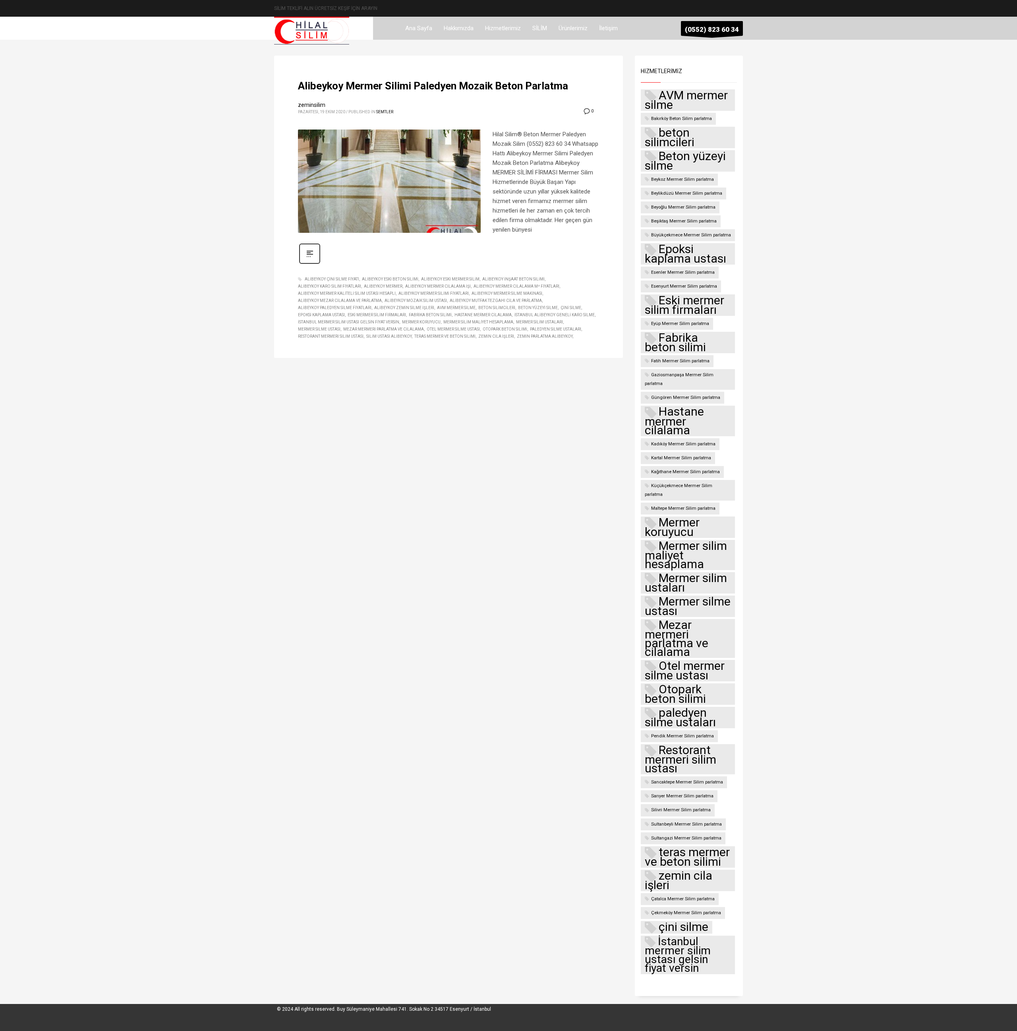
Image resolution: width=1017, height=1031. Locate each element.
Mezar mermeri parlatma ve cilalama (383, 329)
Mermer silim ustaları (539, 322)
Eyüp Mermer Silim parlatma (680, 323)
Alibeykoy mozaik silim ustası (416, 300)
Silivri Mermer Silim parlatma (681, 809)
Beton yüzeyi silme (538, 308)
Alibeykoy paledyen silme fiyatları (334, 308)
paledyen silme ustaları (555, 329)
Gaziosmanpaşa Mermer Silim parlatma (679, 379)
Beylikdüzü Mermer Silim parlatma (686, 193)
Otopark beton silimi (505, 329)
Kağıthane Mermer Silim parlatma (685, 471)
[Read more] (309, 263)
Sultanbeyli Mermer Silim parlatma (686, 824)
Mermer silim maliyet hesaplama (478, 322)
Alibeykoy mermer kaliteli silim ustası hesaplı (347, 293)
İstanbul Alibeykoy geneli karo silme (554, 315)
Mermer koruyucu (421, 322)
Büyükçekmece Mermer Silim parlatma (691, 235)
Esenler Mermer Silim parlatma (683, 272)
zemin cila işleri (496, 336)
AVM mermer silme (456, 308)
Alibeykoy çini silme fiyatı (332, 279)
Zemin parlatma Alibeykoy (544, 336)
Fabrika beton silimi (430, 315)
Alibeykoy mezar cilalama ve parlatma (340, 300)
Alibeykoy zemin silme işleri (404, 308)
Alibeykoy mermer (383, 286)
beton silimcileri (496, 308)
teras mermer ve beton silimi (445, 336)
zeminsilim (311, 105)
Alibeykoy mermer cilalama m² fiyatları (516, 286)
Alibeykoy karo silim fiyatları (329, 286)
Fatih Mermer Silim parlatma (680, 361)
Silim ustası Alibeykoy (389, 336)
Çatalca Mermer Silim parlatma (683, 898)
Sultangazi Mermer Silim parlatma (686, 838)
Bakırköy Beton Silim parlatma (681, 118)
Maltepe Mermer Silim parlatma (683, 508)
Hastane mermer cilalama (483, 315)
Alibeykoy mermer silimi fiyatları (433, 293)
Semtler (384, 112)
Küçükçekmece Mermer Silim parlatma (678, 490)
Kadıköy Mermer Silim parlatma (683, 444)
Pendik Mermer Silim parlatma (682, 736)
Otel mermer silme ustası (453, 329)
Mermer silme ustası (319, 329)
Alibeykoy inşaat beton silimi (513, 279)
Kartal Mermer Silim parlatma (681, 457)
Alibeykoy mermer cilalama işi (438, 286)
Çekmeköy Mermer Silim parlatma (686, 912)
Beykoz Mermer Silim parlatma (682, 179)
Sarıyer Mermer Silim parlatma (682, 796)
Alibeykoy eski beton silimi (390, 279)
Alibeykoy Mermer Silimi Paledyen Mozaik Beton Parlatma (433, 86)
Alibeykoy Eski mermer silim (450, 279)
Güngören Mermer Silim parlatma (685, 397)
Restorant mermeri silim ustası (330, 336)
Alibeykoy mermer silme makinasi (507, 293)
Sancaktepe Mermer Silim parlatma (687, 782)
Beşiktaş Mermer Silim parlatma (684, 221)
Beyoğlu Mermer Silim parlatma (683, 207)
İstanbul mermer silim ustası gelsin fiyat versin (348, 322)
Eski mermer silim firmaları (377, 315)
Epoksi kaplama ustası (321, 315)
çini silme (571, 308)
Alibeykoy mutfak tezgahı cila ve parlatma (496, 300)
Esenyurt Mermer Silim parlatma (684, 286)
